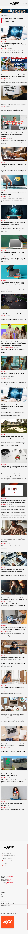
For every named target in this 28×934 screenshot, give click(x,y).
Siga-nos (11, 876)
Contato (3, 894)
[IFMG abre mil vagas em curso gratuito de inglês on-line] (14, 793)
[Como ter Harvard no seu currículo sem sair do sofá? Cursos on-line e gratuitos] (14, 456)
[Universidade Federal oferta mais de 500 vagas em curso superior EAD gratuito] (14, 677)
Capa (2, 15)
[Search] (24, 3)
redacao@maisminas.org (9, 855)
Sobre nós (3, 896)
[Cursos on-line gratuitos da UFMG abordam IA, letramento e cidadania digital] (14, 212)
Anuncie (3, 892)
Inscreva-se (10, 882)
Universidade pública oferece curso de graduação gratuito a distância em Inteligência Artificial (13, 45)
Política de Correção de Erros (7, 903)
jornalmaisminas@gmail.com (10, 860)
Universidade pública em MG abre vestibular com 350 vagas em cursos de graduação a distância (13, 134)
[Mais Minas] (14, 3)
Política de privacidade (6, 899)
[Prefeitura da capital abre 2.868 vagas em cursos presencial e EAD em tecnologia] (14, 559)
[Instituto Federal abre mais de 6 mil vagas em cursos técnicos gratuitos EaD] (14, 763)
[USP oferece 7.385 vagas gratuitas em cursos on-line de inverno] (14, 182)
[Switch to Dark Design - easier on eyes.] (26, 3)
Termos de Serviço (5, 907)
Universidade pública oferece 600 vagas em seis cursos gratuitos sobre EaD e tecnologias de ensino (13, 540)
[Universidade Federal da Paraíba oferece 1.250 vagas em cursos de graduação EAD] (14, 272)
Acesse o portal (10, 884)
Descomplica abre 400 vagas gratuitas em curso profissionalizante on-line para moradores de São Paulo (12, 375)
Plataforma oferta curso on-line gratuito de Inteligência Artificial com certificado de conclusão (13, 406)
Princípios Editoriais (5, 905)
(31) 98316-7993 (8, 865)
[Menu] (2, 3)
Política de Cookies (5, 901)
